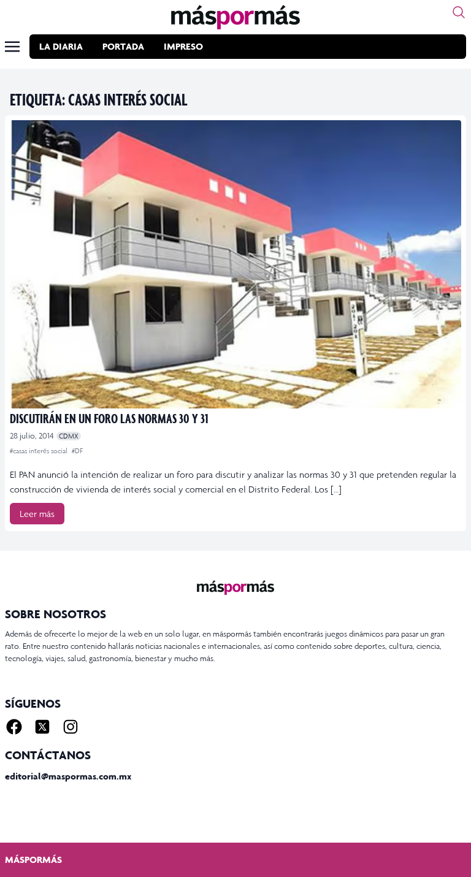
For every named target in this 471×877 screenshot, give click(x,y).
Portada (123, 46)
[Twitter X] (42, 727)
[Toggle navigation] (12, 46)
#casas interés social (39, 450)
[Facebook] (14, 727)
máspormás (33, 859)
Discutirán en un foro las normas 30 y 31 (109, 418)
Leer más (37, 513)
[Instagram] (70, 727)
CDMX (68, 436)
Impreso (183, 46)
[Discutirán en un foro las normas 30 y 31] (235, 264)
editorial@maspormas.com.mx (68, 776)
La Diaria (61, 46)
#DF (77, 450)
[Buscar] (458, 12)
